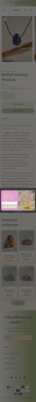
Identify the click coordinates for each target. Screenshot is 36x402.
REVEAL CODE (9, 206)
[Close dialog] (33, 192)
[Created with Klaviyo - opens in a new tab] (18, 211)
